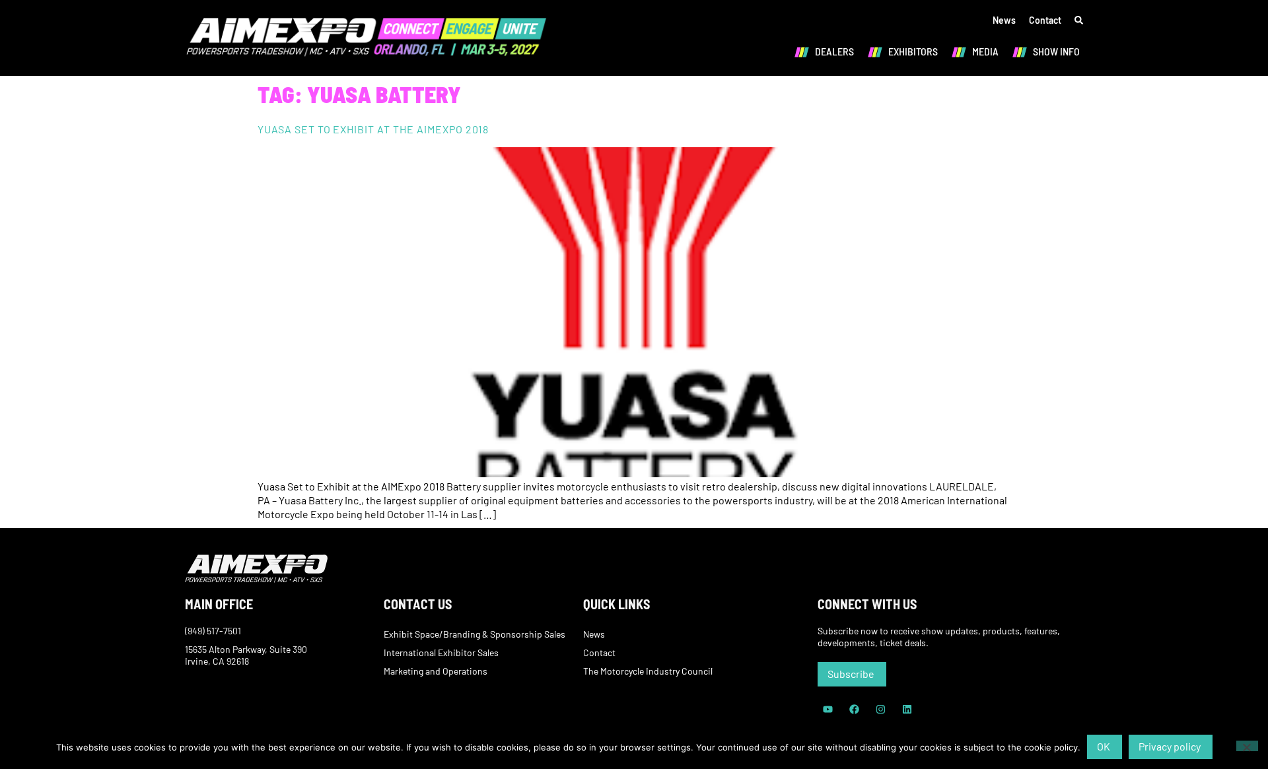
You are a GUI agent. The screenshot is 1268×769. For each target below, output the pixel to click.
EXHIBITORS (913, 51)
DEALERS (834, 51)
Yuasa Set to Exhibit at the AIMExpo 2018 (373, 129)
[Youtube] (827, 709)
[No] (1247, 746)
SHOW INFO (1056, 51)
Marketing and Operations (435, 671)
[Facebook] (854, 709)
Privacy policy (1170, 746)
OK (1103, 746)
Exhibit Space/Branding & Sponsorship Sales (474, 634)
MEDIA (985, 51)
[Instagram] (880, 709)
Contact (1045, 20)
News (1004, 20)
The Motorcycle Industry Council (648, 671)
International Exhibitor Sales (441, 652)
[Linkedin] (907, 709)
